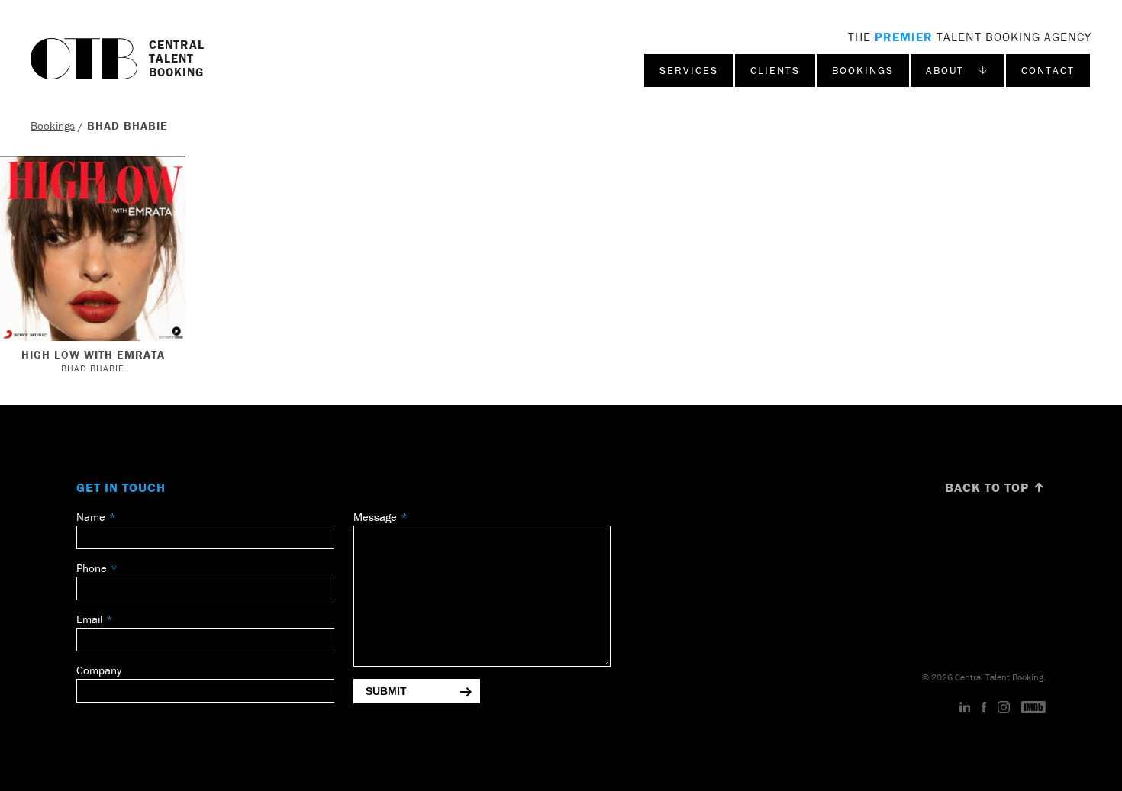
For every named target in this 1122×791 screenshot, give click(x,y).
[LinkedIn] (965, 708)
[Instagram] (1004, 708)
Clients (775, 70)
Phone (91, 568)
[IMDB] (1033, 708)
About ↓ (957, 70)
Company (98, 670)
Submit (386, 691)
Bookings (863, 70)
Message (375, 517)
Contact (1048, 70)
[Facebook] (984, 708)
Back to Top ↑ (995, 487)
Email (89, 619)
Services (688, 70)
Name (90, 517)
